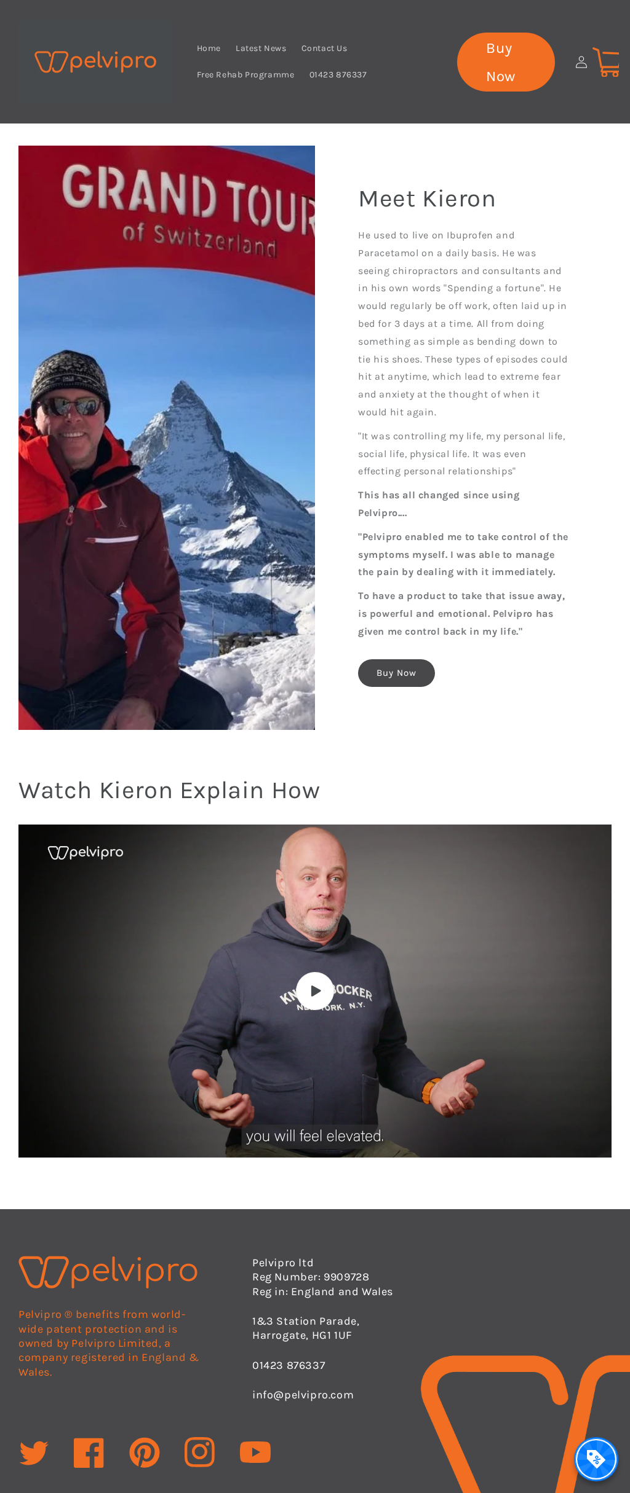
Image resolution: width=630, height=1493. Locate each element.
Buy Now (501, 62)
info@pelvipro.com (303, 1394)
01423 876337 (288, 1365)
